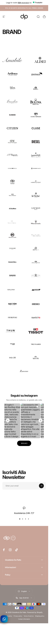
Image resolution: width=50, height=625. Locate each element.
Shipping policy (39, 616)
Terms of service (29, 616)
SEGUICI (24, 443)
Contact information (24, 619)
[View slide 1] (19, 519)
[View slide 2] (22, 519)
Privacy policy (18, 616)
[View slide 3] (25, 519)
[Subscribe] (41, 485)
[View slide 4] (28, 519)
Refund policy (8, 616)
